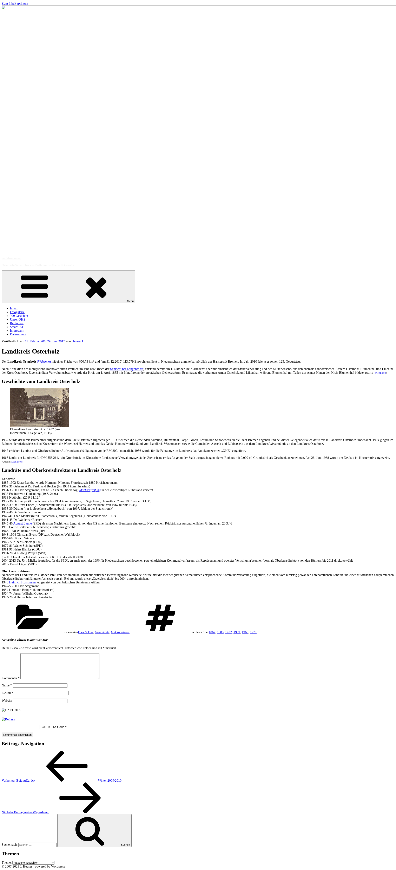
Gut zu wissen (120, 632)
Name (7, 685)
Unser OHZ (18, 319)
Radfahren (17, 323)
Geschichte (102, 632)
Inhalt (13, 308)
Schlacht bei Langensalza (126, 369)
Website (7, 700)
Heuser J (77, 341)
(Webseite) (44, 361)
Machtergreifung (90, 490)
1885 (220, 632)
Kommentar (11, 678)
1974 (253, 632)
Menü (130, 301)
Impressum (17, 330)
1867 (212, 632)
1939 (236, 632)
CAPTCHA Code (52, 727)
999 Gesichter (19, 315)
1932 (228, 632)
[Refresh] (8, 719)
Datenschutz (18, 334)
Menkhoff (380, 372)
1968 (245, 632)
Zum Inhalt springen (15, 3)
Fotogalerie (17, 312)
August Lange (22, 523)
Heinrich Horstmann (22, 582)
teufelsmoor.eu (11, 258)
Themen (7, 862)
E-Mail (7, 693)
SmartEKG (17, 327)
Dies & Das (85, 632)
